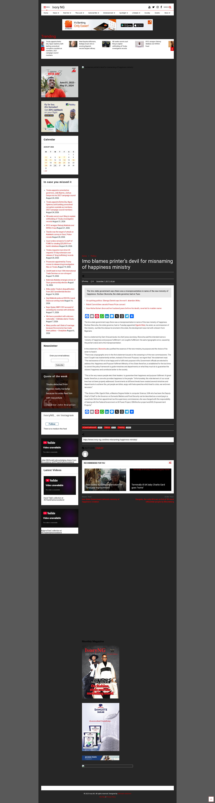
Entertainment (108, 13)
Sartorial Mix (92, 13)
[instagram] (158, 7)
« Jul (45, 171)
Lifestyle (135, 13)
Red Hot (66, 13)
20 (60, 163)
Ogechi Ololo (140, 325)
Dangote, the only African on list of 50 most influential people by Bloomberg (154, 500)
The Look (78, 13)
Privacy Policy (111, 797)
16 (73, 160)
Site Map (102, 797)
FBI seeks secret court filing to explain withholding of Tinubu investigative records (61, 45)
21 (64, 163)
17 (46, 163)
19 (55, 163)
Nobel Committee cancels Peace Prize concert (105, 304)
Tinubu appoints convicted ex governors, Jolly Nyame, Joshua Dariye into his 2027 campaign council (61, 192)
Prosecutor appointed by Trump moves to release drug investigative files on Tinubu (60, 264)
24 (46, 165)
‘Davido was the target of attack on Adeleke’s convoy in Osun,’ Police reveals (128, 45)
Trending (48, 36)
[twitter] (153, 7)
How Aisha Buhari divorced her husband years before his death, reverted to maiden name (124, 308)
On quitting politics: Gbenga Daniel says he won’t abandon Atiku (113, 301)
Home (46, 13)
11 (51, 160)
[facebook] (161, 7)
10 (46, 160)
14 (64, 160)
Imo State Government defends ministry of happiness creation (100, 500)
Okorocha (102, 349)
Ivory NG (58, 7)
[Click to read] (105, 480)
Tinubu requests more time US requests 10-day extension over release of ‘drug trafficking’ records (59, 252)
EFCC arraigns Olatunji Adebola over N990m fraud (94, 44)
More (166, 13)
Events (157, 13)
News (55, 13)
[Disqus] (128, 536)
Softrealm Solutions (124, 794)
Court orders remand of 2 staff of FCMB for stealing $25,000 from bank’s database (161, 45)
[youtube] (149, 7)
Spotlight (122, 13)
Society (147, 13)
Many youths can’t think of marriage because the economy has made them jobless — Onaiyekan (60, 328)
